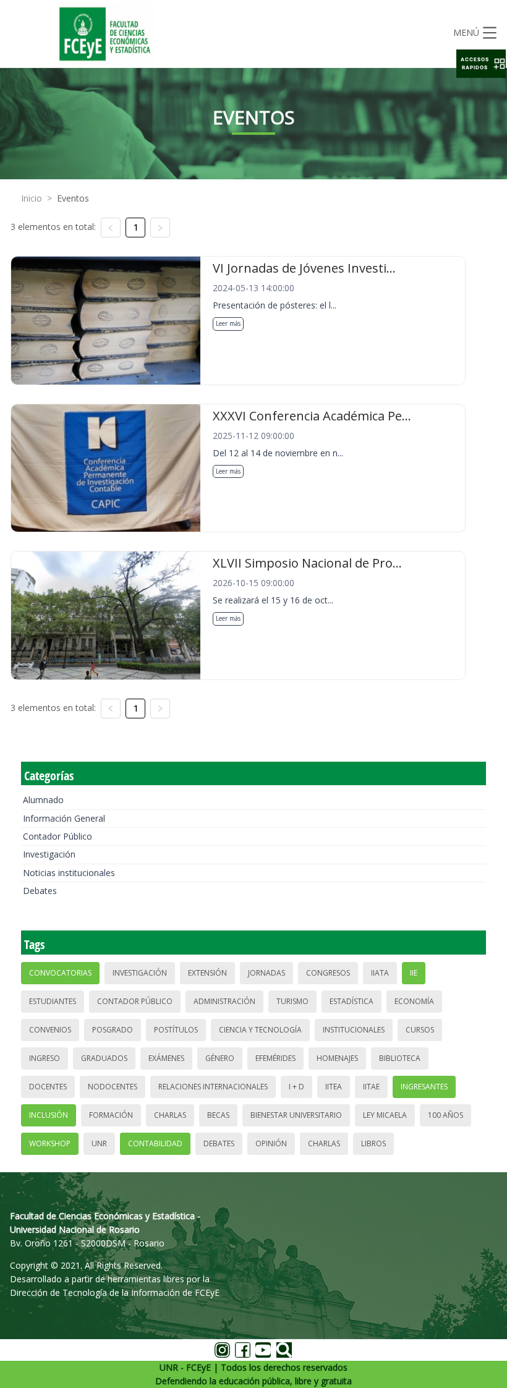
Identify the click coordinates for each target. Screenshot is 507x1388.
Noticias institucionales (69, 873)
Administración (224, 1001)
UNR (99, 1143)
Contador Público (57, 836)
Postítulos (176, 1029)
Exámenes (166, 1058)
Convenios (50, 1029)
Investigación (49, 854)
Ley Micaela (385, 1115)
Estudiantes (52, 1001)
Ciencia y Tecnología (260, 1029)
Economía (414, 1001)
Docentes (48, 1086)
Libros (373, 1143)
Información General (64, 818)
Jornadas (266, 973)
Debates (40, 890)
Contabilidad (155, 1143)
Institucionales (354, 1029)
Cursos (420, 1029)
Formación (111, 1115)
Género (219, 1058)
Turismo (292, 1001)
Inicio (31, 198)
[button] (481, 63)
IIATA (380, 973)
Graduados (104, 1058)
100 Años (445, 1115)
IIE (413, 973)
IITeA (333, 1086)
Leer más (228, 323)
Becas (218, 1115)
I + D (296, 1086)
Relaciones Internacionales (213, 1086)
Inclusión (48, 1115)
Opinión (271, 1143)
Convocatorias (60, 973)
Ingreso (44, 1058)
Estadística (351, 1001)
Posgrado (112, 1029)
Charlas (170, 1115)
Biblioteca (399, 1058)
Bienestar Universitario (296, 1115)
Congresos (328, 973)
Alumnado (43, 800)
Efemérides (275, 1058)
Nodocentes (112, 1086)
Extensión (207, 973)
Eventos (73, 198)
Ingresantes (424, 1086)
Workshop (49, 1143)
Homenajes (337, 1058)
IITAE (371, 1086)
